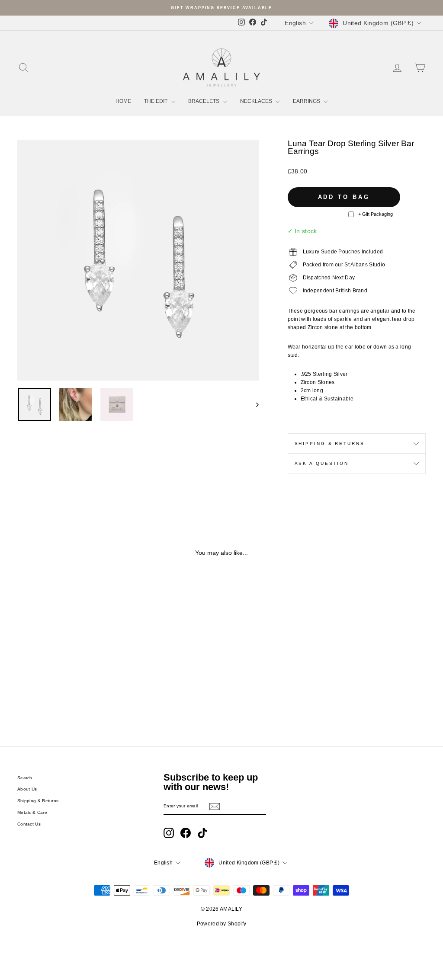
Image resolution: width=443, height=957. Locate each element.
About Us (27, 789)
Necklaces (256, 101)
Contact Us (29, 824)
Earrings (307, 101)
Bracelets (204, 101)
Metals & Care (32, 812)
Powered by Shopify (221, 924)
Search (24, 777)
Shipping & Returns (330, 443)
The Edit (156, 101)
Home (123, 101)
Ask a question (322, 463)
